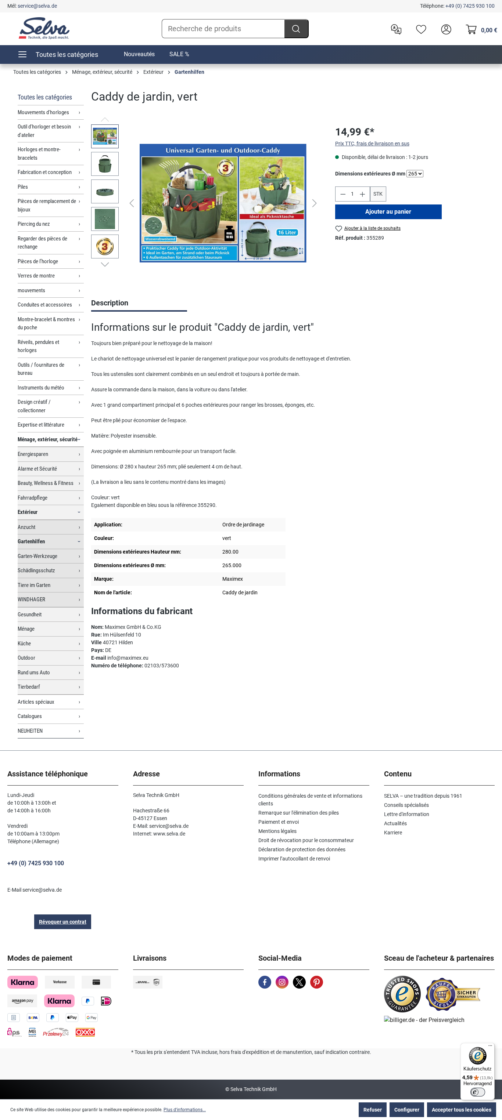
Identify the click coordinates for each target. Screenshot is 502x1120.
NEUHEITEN (30, 731)
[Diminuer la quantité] (343, 194)
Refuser (372, 1110)
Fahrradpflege (32, 497)
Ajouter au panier (388, 211)
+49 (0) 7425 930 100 (470, 6)
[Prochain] (314, 203)
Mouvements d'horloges (43, 112)
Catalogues (30, 716)
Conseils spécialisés (406, 805)
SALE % (179, 54)
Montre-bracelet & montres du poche (46, 323)
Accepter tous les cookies (461, 1110)
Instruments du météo (41, 387)
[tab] (139, 304)
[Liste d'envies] (419, 28)
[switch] (477, 1092)
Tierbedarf (29, 687)
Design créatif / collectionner (34, 406)
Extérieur (27, 512)
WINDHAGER (31, 599)
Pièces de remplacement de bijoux (47, 205)
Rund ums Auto (34, 672)
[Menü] (490, 1047)
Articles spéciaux (36, 702)
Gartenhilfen (31, 541)
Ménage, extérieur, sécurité (48, 439)
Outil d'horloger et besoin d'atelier (44, 130)
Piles (23, 187)
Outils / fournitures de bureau (41, 369)
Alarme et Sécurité (37, 468)
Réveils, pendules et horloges (38, 346)
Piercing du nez (34, 224)
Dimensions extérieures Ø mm (370, 173)
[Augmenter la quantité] (362, 194)
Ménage (26, 629)
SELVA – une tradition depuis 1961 (423, 796)
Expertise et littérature (41, 424)
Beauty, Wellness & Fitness (45, 483)
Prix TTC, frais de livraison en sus (372, 143)
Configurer (406, 1110)
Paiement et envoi (278, 822)
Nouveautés (139, 54)
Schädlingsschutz (36, 570)
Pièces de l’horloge (38, 261)
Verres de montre (36, 275)
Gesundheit (30, 614)
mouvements (31, 290)
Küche (24, 643)
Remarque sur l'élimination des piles (298, 813)
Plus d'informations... (185, 1109)
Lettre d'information (406, 814)
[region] (206, 203)
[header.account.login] (444, 28)
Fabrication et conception (45, 172)
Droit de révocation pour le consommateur (306, 840)
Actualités (395, 823)
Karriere (393, 833)
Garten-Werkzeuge (37, 556)
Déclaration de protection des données (301, 849)
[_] (223, 203)
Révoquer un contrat (62, 922)
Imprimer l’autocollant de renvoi (294, 859)
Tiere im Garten (34, 585)
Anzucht (26, 527)
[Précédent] (131, 203)
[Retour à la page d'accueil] (44, 28)
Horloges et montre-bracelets (39, 153)
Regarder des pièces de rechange (42, 242)
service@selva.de (37, 6)
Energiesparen (33, 454)
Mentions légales (277, 831)
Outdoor (26, 658)
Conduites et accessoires (45, 304)
